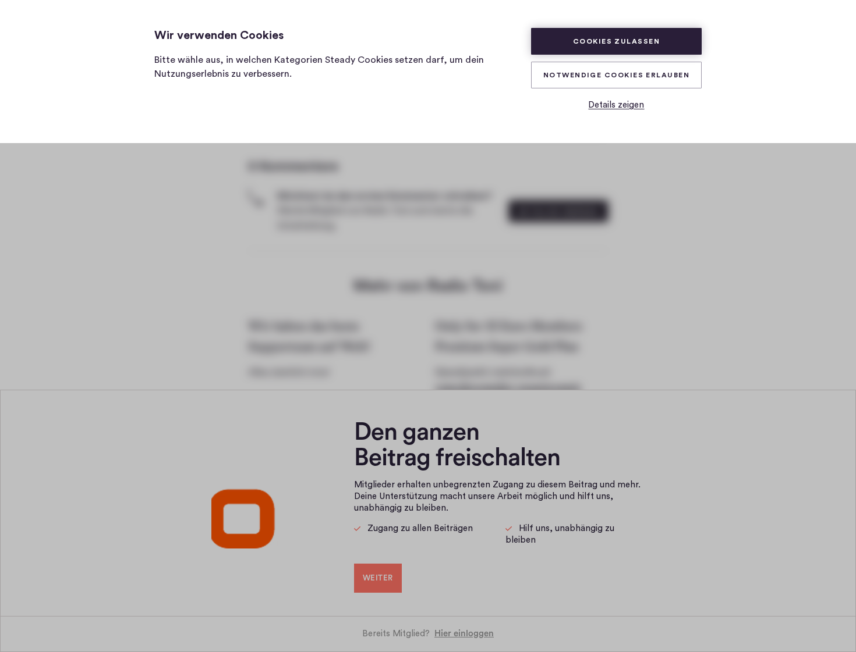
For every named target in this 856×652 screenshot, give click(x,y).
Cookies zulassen (616, 41)
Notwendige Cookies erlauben (616, 75)
